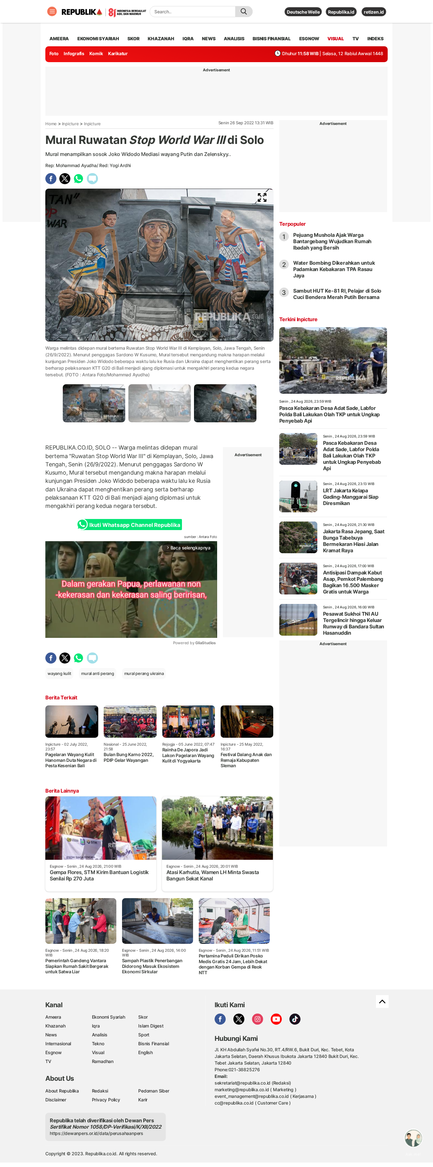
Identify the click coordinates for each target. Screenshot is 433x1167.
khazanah (161, 38)
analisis (234, 38)
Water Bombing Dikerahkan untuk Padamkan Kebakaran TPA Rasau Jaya (334, 269)
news (208, 38)
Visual (98, 1052)
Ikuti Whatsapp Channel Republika (134, 525)
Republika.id (341, 12)
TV (355, 38)
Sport (143, 1034)
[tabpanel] (94, 403)
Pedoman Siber (153, 1090)
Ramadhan (102, 1061)
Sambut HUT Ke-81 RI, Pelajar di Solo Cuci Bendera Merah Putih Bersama (337, 294)
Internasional (58, 1043)
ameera (59, 38)
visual (335, 38)
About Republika (62, 1090)
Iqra (96, 1025)
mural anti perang (97, 673)
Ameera (53, 1017)
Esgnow (53, 1052)
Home (51, 123)
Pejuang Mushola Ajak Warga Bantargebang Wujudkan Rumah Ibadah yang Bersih (332, 241)
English (145, 1052)
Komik (96, 53)
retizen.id (374, 12)
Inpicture (70, 123)
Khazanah (55, 1025)
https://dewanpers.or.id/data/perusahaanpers (96, 1133)
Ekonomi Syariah (98, 38)
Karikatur (118, 53)
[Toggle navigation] (52, 11)
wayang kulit (59, 673)
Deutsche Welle (303, 12)
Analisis (99, 1034)
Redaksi (100, 1090)
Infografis (74, 53)
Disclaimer (55, 1099)
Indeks (375, 38)
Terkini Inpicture (298, 319)
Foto (54, 53)
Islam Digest (150, 1025)
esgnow (309, 38)
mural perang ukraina (144, 673)
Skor (142, 1017)
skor (133, 38)
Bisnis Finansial (272, 38)
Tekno (98, 1043)
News (51, 1034)
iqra (188, 38)
